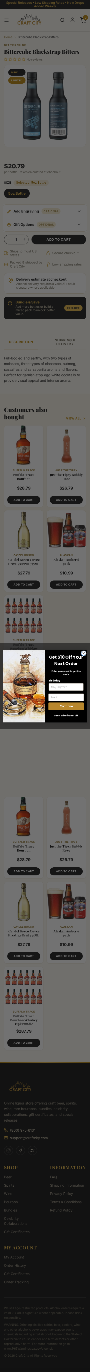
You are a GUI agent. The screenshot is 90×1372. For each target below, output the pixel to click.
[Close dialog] (83, 653)
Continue (66, 706)
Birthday (54, 680)
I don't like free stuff (66, 715)
